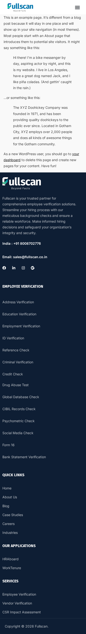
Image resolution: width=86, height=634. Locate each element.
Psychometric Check (18, 421)
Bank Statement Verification (24, 457)
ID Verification (13, 338)
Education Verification (19, 314)
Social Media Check (17, 433)
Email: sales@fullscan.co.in (24, 257)
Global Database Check (20, 397)
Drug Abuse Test (15, 385)
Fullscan (41, 626)
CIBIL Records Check (19, 409)
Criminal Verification (17, 362)
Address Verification (18, 302)
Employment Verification (21, 326)
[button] (77, 7)
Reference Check (15, 350)
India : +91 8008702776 (21, 243)
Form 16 (8, 445)
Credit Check (12, 374)
